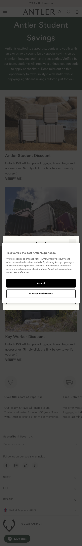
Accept (41, 283)
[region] (41, 273)
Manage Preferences (41, 293)
